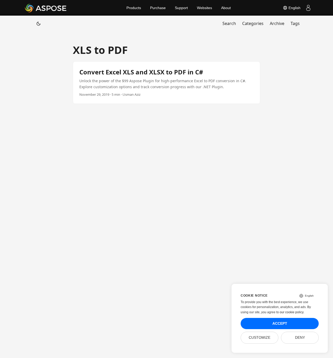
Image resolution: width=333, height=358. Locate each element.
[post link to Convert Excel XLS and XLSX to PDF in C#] (166, 83)
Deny (300, 338)
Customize (259, 338)
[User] (308, 8)
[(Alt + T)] (38, 23)
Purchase (158, 8)
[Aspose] (45, 7)
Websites (204, 8)
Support (181, 8)
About (226, 8)
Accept (279, 323)
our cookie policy (291, 312)
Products (133, 8)
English (293, 8)
